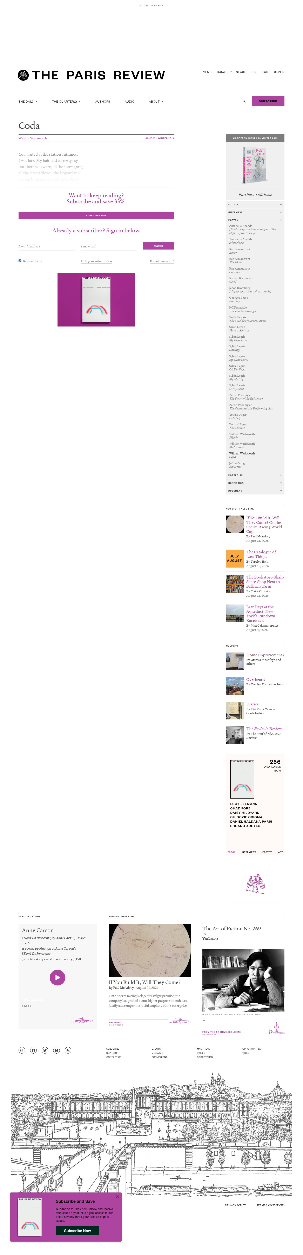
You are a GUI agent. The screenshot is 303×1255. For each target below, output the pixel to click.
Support (111, 1053)
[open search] (244, 101)
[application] (57, 998)
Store (265, 72)
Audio (130, 101)
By (204, 933)
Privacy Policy (235, 1205)
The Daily (27, 101)
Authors (102, 101)
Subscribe (268, 101)
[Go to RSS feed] (68, 1050)
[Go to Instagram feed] (22, 1050)
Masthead (203, 1048)
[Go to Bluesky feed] (56, 1050)
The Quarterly (65, 101)
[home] (91, 76)
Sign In (279, 72)
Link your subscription (96, 261)
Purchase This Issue (255, 194)
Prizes (201, 1053)
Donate (223, 72)
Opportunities (251, 1048)
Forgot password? (162, 261)
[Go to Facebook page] (33, 1050)
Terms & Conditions (270, 1205)
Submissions (160, 1057)
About (155, 101)
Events (207, 72)
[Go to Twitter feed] (45, 1050)
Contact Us (113, 1057)
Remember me (33, 261)
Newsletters (246, 72)
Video (245, 1053)
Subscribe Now (77, 1230)
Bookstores (205, 1057)
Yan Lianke (210, 938)
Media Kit (157, 1053)
